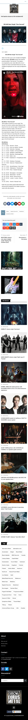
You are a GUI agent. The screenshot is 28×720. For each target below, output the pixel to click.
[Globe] (5, 203)
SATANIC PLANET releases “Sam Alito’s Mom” (13, 537)
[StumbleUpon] (17, 224)
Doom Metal (14, 562)
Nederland (21, 211)
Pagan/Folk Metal (6, 591)
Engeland (14, 565)
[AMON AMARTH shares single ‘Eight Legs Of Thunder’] (14, 342)
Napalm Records (14, 211)
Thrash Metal (16, 601)
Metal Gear (5, 581)
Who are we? (4, 641)
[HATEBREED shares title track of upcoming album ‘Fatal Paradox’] (14, 492)
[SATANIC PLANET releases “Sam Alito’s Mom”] (14, 522)
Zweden (23, 608)
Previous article (6, 235)
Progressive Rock (6, 595)
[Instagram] (16, 203)
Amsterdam (5, 552)
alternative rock (17, 548)
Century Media (6, 558)
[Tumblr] (20, 224)
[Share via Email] (10, 227)
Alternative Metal (6, 548)
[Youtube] (19, 203)
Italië (12, 575)
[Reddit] (7, 227)
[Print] (14, 227)
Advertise (3, 645)
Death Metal (15, 558)
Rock (20, 595)
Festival (21, 565)
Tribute (10, 604)
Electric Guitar (5, 565)
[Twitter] (12, 203)
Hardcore (19, 568)
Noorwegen (5, 588)
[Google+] (10, 224)
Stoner (14, 598)
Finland (4, 568)
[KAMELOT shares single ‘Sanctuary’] (14, 314)
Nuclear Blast (14, 588)
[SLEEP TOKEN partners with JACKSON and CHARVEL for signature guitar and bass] (14, 433)
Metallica (12, 581)
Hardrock (4, 571)
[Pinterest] (4, 227)
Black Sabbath (5, 555)
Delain (7, 211)
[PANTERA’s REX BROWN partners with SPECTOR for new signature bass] (14, 463)
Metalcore (18, 578)
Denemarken (5, 562)
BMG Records (15, 555)
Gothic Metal (11, 568)
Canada (23, 555)
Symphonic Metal (9, 213)
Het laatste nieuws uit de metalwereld (12, 16)
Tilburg (4, 604)
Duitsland (22, 562)
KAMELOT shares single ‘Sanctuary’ (10, 329)
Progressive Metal (18, 591)
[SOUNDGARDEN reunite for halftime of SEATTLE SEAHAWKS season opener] (14, 403)
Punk (15, 595)
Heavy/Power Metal (14, 571)
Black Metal (19, 552)
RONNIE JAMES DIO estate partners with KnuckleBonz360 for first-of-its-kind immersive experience (13, 388)
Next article (22, 235)
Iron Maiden (5, 575)
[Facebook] (8, 203)
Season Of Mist (6, 598)
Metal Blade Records (7, 578)
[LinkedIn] (14, 224)
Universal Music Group (8, 608)
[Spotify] (23, 203)
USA (17, 608)
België (12, 552)
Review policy (4, 643)
